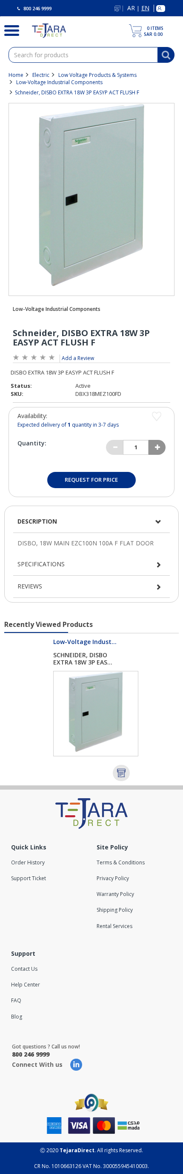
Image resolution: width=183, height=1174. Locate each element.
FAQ (16, 1000)
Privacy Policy (113, 878)
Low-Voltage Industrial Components (59, 82)
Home (16, 75)
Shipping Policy (115, 909)
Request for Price (91, 479)
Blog (16, 1016)
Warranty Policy (115, 894)
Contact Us (24, 968)
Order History (28, 862)
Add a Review (78, 358)
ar (131, 8)
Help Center (25, 984)
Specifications (41, 564)
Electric (40, 75)
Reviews (29, 586)
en (145, 8)
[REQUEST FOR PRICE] (121, 773)
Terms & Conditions (121, 862)
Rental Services (114, 926)
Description (37, 521)
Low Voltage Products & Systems (97, 75)
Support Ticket (28, 878)
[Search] (9, 29)
